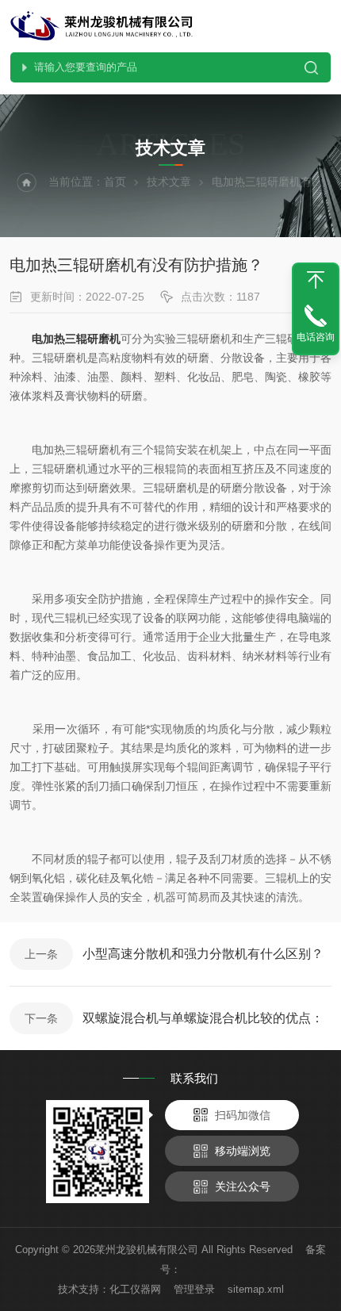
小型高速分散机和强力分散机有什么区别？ (203, 953)
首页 (115, 181)
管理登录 (194, 1289)
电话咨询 (316, 337)
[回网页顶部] (315, 280)
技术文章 (169, 181)
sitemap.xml (256, 1289)
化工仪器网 (135, 1289)
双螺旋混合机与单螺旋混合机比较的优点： (203, 1018)
